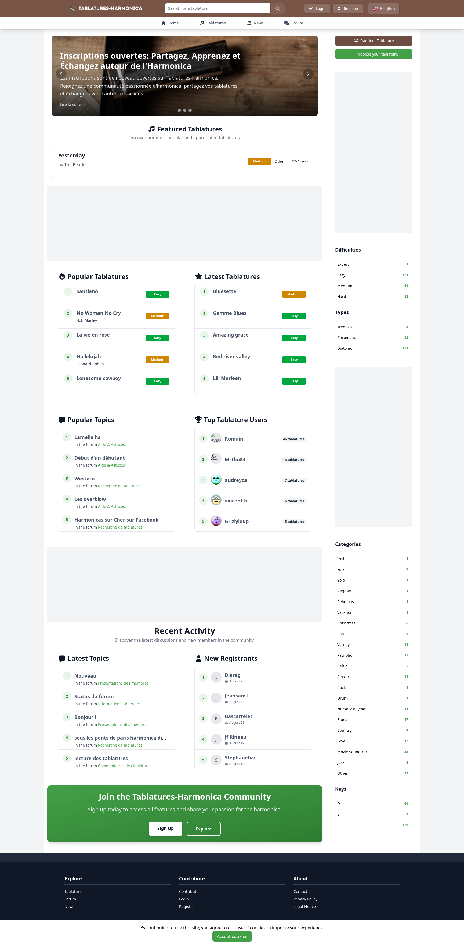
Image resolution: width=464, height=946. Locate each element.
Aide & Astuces (111, 444)
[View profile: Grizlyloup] (216, 524)
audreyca (236, 480)
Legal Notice (304, 906)
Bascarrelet (238, 716)
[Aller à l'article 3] (190, 110)
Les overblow (90, 499)
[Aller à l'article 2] (184, 110)
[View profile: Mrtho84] (216, 462)
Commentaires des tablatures (124, 765)
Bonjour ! (85, 717)
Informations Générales (119, 703)
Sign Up (165, 828)
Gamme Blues (230, 313)
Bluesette (224, 291)
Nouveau (85, 675)
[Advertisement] (185, 223)
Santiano (87, 291)
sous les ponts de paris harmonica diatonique (129, 737)
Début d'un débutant (99, 457)
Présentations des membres (123, 683)
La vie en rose (93, 334)
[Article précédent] (61, 73)
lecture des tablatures (101, 758)
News (69, 906)
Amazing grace (231, 334)
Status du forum (94, 696)
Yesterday (71, 155)
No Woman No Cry (99, 313)
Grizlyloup (237, 521)
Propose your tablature (377, 54)
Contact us (303, 891)
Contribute (188, 891)
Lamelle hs (87, 437)
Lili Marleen (227, 378)
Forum (70, 898)
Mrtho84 (235, 459)
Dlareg (233, 675)
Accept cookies (232, 936)
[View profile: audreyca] (216, 483)
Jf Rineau (236, 737)
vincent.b (236, 500)
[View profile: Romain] (216, 442)
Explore (204, 829)
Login (321, 8)
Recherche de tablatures (120, 485)
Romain (234, 438)
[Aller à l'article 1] (179, 110)
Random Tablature (377, 40)
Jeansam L (237, 695)
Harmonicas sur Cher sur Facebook (116, 519)
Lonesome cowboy (99, 378)
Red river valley (231, 356)
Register (351, 8)
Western (84, 478)
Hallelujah (89, 356)
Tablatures (74, 891)
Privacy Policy (305, 898)
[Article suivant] (308, 73)
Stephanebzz (240, 757)
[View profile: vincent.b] (216, 504)
